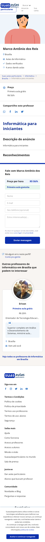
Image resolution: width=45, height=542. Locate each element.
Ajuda (7, 433)
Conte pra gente (12, 257)
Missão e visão (11, 452)
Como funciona (11, 437)
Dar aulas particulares (14, 474)
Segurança (9, 420)
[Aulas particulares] (10, 8)
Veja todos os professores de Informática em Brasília (22, 358)
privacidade (29, 233)
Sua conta (36, 9)
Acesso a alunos (12, 447)
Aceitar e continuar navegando (22, 536)
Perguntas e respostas (15, 496)
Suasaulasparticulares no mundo (20, 456)
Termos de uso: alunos (15, 415)
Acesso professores (13, 442)
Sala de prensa (11, 461)
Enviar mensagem (23, 240)
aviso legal (18, 233)
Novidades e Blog (12, 491)
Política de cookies (13, 401)
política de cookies (27, 530)
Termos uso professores (16, 411)
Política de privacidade (15, 406)
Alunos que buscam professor (18, 478)
